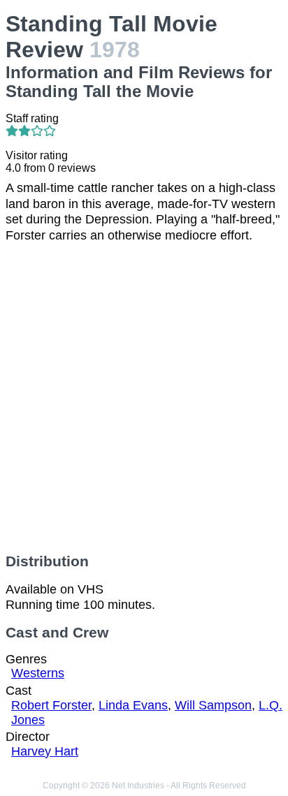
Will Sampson (213, 705)
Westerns (37, 673)
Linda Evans (133, 705)
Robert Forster (51, 705)
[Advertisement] (144, 398)
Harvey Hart (44, 751)
